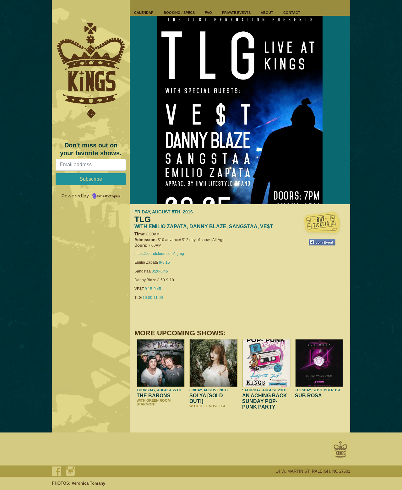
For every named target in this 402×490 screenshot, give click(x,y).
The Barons (154, 395)
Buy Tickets (321, 223)
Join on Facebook (322, 242)
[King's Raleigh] (91, 71)
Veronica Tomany (88, 483)
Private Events (236, 12)
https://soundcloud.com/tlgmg (159, 253)
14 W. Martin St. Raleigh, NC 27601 (313, 471)
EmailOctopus (108, 196)
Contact (291, 12)
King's (340, 449)
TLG (142, 219)
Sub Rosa (308, 395)
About (267, 12)
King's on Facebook (56, 471)
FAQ (208, 12)
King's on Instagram (70, 471)
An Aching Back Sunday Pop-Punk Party (264, 401)
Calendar (144, 12)
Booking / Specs (179, 12)
